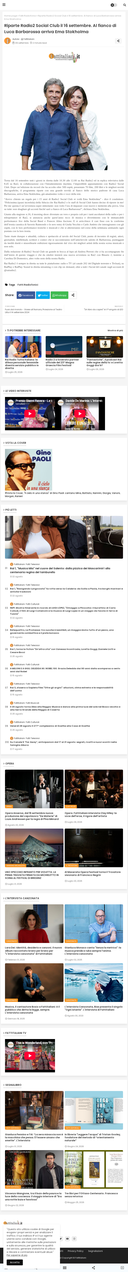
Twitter (44, 295)
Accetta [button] (15, 1262)
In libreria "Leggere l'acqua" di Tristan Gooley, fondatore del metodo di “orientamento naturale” (93, 1137)
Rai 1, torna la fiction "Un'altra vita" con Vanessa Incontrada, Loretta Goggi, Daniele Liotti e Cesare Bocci (62, 651)
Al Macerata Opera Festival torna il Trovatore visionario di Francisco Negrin (93, 874)
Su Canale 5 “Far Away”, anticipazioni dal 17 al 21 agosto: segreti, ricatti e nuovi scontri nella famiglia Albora (63, 744)
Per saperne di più (17, 1255)
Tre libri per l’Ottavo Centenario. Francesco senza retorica (91, 1195)
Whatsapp (60, 295)
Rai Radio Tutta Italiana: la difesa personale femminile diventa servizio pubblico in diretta (22, 364)
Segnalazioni (95, 1251)
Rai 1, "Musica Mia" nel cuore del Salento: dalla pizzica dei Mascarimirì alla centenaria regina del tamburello (60, 570)
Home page (10, 15)
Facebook (27, 295)
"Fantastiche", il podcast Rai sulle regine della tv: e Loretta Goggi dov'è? (104, 362)
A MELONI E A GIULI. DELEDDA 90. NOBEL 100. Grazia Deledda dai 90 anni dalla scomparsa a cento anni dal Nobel (65, 670)
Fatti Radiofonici (27, 15)
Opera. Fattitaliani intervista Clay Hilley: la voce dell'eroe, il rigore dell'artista (91, 815)
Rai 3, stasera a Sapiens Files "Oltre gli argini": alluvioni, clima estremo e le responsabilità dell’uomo (61, 689)
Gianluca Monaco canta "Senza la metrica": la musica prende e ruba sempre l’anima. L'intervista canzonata (93, 950)
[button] (124, 5)
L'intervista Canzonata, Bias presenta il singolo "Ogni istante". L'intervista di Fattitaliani (94, 1008)
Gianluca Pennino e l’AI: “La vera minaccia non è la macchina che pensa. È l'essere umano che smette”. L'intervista (34, 1137)
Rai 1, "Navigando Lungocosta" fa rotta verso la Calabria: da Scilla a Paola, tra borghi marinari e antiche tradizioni (66, 590)
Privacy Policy (76, 1251)
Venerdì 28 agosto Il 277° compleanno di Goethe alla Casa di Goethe (50, 726)
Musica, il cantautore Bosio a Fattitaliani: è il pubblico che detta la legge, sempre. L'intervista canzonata (32, 1009)
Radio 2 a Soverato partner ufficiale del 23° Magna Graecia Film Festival (62, 362)
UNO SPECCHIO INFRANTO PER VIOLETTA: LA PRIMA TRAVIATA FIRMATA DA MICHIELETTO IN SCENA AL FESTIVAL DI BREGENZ (32, 875)
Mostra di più (115, 330)
